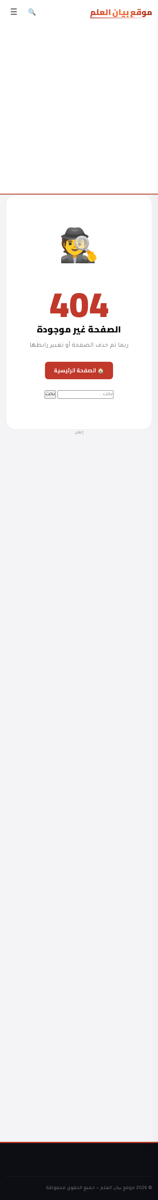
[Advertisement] (79, 778)
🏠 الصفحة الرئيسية (79, 370)
